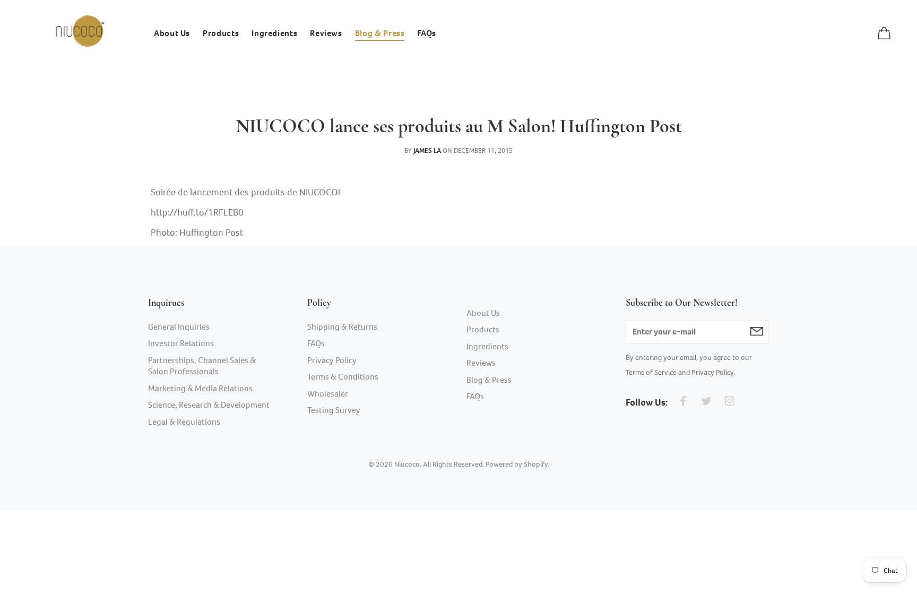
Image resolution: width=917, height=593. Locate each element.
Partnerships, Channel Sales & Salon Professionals (202, 366)
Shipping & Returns (342, 326)
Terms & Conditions (342, 376)
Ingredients (487, 346)
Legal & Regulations (184, 421)
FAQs (316, 343)
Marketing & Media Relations (200, 388)
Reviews (481, 362)
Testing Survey (333, 410)
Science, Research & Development (209, 404)
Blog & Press (489, 379)
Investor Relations (181, 343)
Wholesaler (327, 393)
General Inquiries (179, 326)
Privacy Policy (332, 360)
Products (482, 329)
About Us (483, 313)
